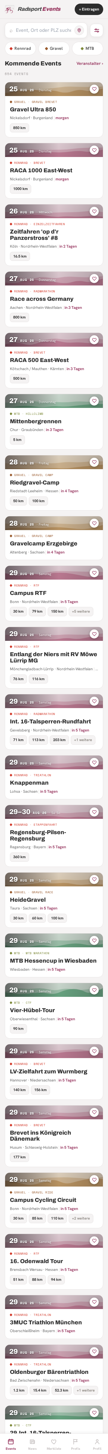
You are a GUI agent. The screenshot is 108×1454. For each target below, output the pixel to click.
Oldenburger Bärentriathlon (49, 1372)
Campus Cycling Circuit (43, 1200)
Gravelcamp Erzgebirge (43, 543)
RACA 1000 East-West (41, 170)
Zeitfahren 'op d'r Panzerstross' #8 (34, 234)
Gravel (56, 48)
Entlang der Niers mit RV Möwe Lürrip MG (53, 657)
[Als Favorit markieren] (94, 89)
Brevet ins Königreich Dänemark (40, 1136)
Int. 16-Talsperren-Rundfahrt (50, 721)
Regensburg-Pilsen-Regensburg (38, 835)
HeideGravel (28, 900)
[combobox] (43, 30)
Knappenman (29, 783)
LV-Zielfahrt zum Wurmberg (48, 1071)
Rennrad (22, 48)
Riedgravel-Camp (34, 482)
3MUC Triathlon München (46, 1322)
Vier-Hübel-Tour (32, 1010)
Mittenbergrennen (36, 421)
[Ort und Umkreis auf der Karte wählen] (79, 30)
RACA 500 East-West (39, 360)
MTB (90, 48)
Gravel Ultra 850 (33, 109)
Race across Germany (42, 299)
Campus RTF (28, 593)
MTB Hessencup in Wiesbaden (53, 961)
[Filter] (96, 30)
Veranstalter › (89, 63)
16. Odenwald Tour (36, 1261)
